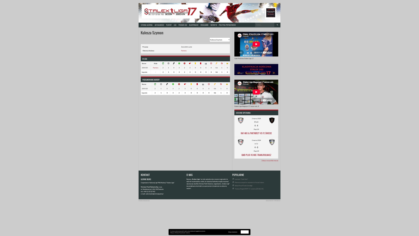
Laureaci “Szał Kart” (241, 179)
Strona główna (147, 25)
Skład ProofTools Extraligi (243, 186)
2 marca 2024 (256, 118)
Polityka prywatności (227, 25)
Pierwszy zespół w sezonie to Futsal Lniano (249, 182)
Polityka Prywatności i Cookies (182, 232)
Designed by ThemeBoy (273, 200)
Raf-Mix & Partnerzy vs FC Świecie (256, 133)
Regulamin (204, 25)
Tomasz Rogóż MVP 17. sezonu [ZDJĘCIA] (249, 189)
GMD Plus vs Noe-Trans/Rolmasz (256, 155)
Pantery (184, 51)
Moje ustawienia (232, 232)
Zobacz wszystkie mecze (270, 160)
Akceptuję (244, 232)
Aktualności (159, 25)
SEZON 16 (213, 25)
